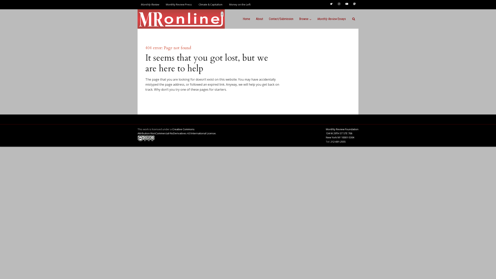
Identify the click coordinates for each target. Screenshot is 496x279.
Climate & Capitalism (210, 4)
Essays (331, 19)
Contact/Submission (281, 19)
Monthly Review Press (179, 4)
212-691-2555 (338, 141)
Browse (303, 19)
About (259, 19)
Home (246, 19)
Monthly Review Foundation (342, 129)
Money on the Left (240, 4)
